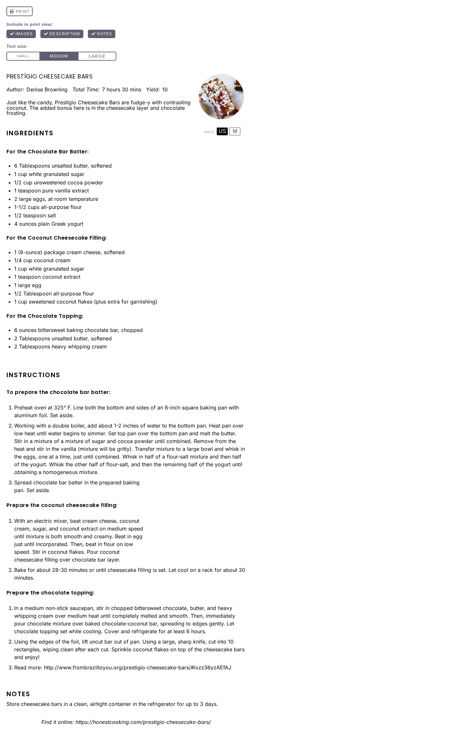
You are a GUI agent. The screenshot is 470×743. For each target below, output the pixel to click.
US (222, 131)
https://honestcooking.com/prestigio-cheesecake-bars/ (143, 722)
